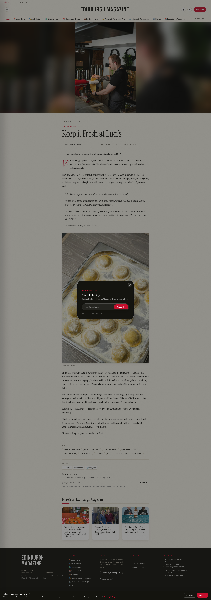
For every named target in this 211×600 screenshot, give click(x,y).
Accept (202, 595)
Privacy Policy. (109, 597)
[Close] (130, 285)
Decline (189, 595)
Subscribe (121, 307)
